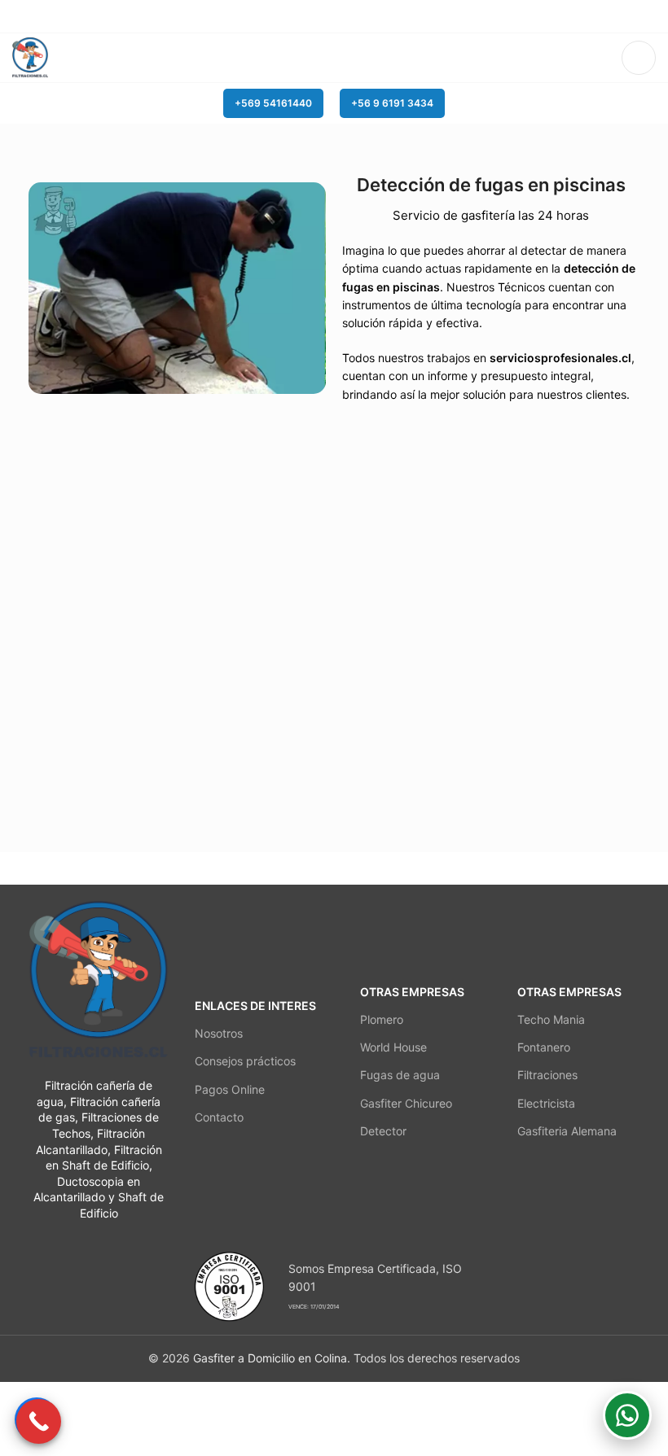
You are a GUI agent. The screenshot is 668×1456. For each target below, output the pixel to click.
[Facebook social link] (297, 16)
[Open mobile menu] (638, 58)
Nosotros (219, 1033)
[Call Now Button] (38, 1421)
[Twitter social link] (315, 16)
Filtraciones (547, 1075)
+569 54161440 (273, 103)
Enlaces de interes (255, 1005)
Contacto (219, 1117)
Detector (383, 1131)
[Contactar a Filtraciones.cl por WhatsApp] (627, 1415)
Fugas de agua (400, 1075)
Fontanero (543, 1047)
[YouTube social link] (353, 16)
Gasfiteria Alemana (567, 1131)
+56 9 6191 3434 (392, 103)
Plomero (381, 1019)
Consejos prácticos (245, 1061)
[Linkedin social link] (372, 16)
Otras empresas (412, 992)
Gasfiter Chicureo (406, 1103)
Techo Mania (551, 1019)
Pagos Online (230, 1089)
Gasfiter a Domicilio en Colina (270, 1358)
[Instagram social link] (334, 16)
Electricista (546, 1103)
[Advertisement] (296, 1418)
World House (393, 1047)
